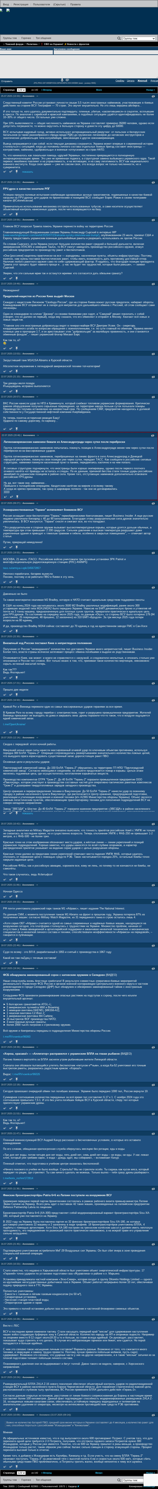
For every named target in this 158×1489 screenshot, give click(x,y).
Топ (43, 38)
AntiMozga (149, 1486)
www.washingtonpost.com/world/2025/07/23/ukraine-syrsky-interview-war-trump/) (51, 235)
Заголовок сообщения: (67, 49)
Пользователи (41, 4)
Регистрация (21, 4)
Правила (75, 4)
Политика (32, 44)
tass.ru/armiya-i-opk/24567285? (22, 568)
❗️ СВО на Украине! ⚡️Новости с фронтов (65, 44)
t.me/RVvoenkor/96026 (26, 1074)
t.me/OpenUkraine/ (14, 724)
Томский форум (14, 44)
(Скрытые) (59, 4)
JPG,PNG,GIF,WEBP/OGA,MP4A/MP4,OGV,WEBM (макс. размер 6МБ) (65, 83)
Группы (10, 38)
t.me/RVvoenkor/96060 (16, 1036)
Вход (6, 4)
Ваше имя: (6, 49)
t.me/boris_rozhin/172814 (18, 1178)
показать (27, 171)
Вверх (98, 1473)
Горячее (26, 38)
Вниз (99, 90)
